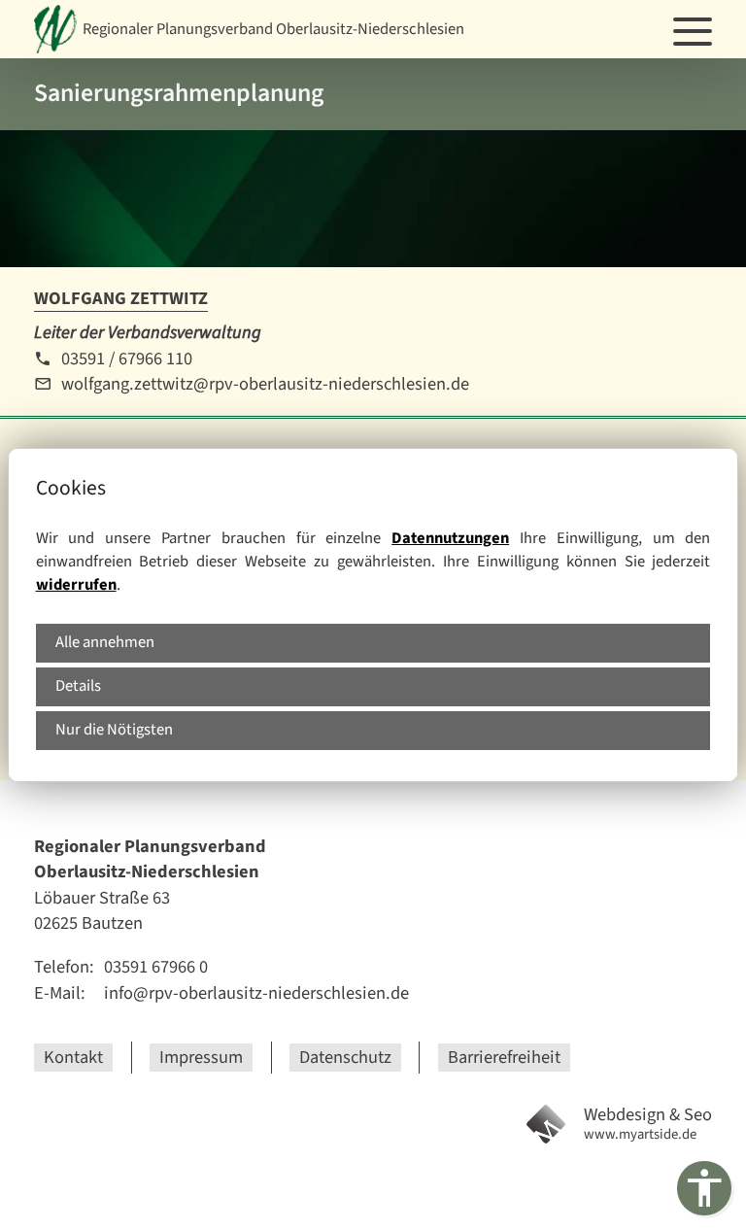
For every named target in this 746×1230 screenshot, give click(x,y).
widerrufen (76, 585)
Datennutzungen (450, 538)
